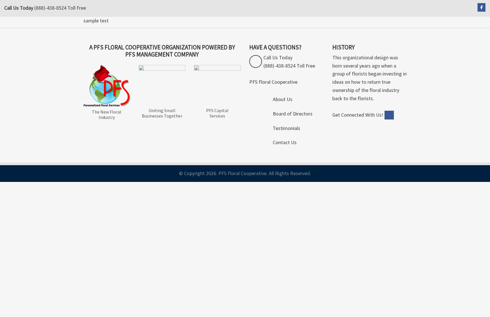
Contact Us (285, 142)
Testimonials (286, 128)
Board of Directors (292, 113)
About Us (282, 99)
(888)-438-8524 (50, 8)
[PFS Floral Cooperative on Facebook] (481, 7)
